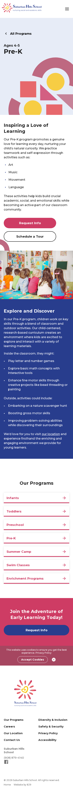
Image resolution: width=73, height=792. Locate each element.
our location (51, 434)
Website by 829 (22, 784)
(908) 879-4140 (14, 757)
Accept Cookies (32, 659)
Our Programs (13, 719)
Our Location (13, 733)
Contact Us (12, 739)
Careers (9, 726)
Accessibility (47, 739)
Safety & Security (50, 726)
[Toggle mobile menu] (67, 9)
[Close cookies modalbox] (54, 659)
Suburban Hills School (14, 750)
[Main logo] (25, 693)
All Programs (21, 33)
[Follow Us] (6, 763)
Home (7, 784)
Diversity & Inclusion (52, 719)
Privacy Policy (43, 652)
